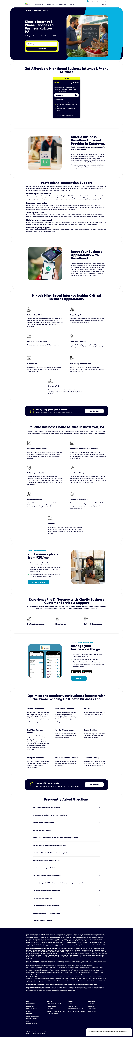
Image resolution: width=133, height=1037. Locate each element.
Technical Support (51, 1006)
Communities (91, 1006)
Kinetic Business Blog (52, 1013)
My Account (105, 1)
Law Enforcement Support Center (76, 1011)
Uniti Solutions (92, 1008)
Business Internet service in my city (56, 1011)
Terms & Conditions (37, 1033)
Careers (70, 1003)
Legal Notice (44, 1033)
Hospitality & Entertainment (33, 1016)
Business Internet (30, 1003)
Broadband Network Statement (75, 1008)
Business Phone (50, 4)
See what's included (38, 582)
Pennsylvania (37, 10)
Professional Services (31, 1018)
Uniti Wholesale (92, 1011)
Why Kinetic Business (31, 1008)
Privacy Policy (29, 1033)
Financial (28, 1011)
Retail (27, 1021)
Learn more (78, 678)
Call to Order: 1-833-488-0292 (54, 1003)
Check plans (42, 48)
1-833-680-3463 (94, 411)
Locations (28, 10)
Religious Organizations (32, 1023)
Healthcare (29, 1013)
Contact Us (50, 1008)
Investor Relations (72, 1006)
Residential (91, 1003)
